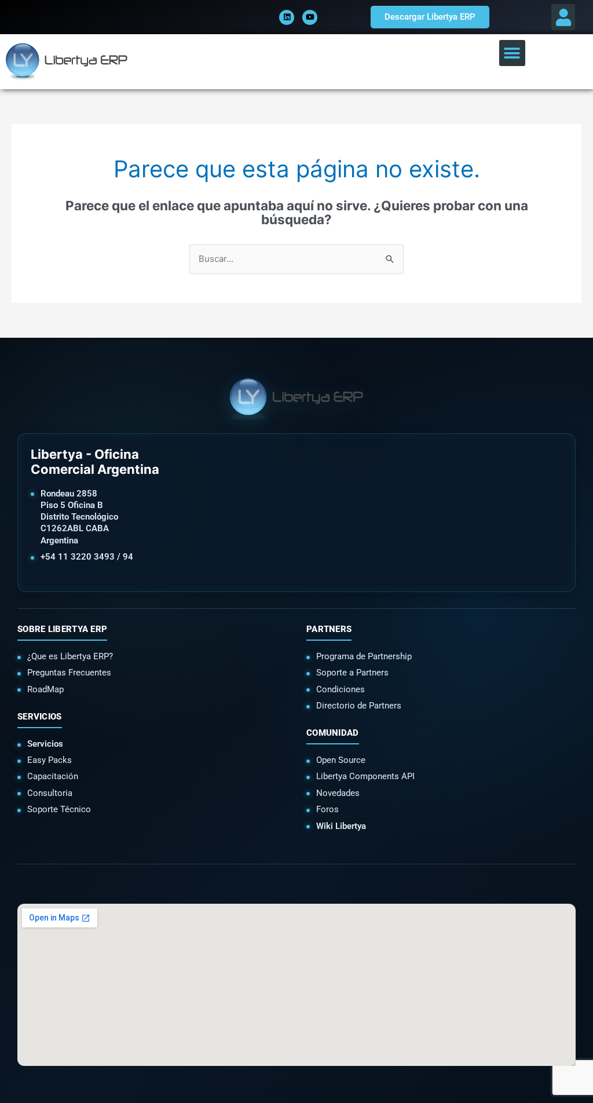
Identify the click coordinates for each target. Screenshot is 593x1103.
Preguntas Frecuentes (69, 672)
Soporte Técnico (59, 809)
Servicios (45, 744)
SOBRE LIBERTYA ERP (62, 629)
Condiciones (340, 689)
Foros (327, 809)
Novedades (338, 793)
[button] (563, 17)
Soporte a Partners (352, 672)
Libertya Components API (365, 776)
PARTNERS (329, 629)
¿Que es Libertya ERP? (70, 656)
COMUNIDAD (332, 733)
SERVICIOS (39, 716)
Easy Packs (49, 760)
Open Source (340, 760)
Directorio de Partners (358, 705)
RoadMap (45, 689)
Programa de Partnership (364, 656)
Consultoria (49, 793)
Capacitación (52, 776)
